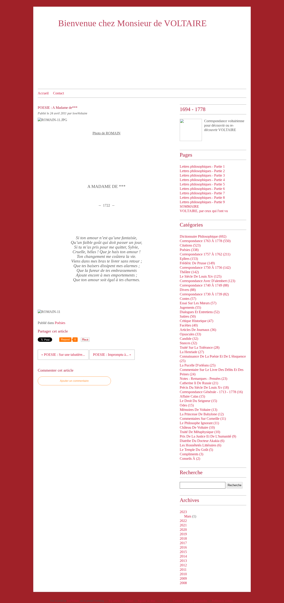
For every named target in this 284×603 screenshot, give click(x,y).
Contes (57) (188, 299)
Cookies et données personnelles (190, 600)
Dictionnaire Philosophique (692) (203, 236)
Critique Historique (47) (196, 321)
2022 (183, 521)
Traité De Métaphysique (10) (200, 432)
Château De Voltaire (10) (197, 427)
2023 (183, 512)
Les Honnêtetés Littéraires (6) (200, 445)
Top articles (114, 600)
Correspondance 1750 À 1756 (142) (205, 267)
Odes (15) (187, 405)
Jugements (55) (190, 307)
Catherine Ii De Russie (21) (199, 383)
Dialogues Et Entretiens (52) (199, 312)
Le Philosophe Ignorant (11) (199, 423)
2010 (183, 574)
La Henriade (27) (192, 352)
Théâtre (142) (189, 272)
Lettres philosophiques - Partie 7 (202, 193)
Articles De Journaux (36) (198, 330)
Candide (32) (189, 338)
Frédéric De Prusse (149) (197, 263)
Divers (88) (188, 290)
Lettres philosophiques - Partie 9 (202, 202)
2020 (183, 529)
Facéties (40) (189, 325)
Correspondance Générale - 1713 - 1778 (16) (211, 392)
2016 (183, 547)
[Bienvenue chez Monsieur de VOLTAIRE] (191, 130)
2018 (183, 538)
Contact (58, 93)
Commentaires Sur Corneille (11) (203, 418)
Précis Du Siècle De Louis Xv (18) (204, 387)
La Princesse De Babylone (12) (202, 414)
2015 (183, 552)
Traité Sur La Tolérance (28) (199, 347)
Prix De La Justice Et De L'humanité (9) (208, 436)
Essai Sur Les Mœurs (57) (198, 303)
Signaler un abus (147, 600)
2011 (183, 569)
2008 (183, 583)
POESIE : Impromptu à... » (112, 354)
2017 (183, 543)
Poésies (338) (189, 250)
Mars (187, 516)
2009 (183, 578)
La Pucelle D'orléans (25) (197, 365)
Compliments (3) (191, 454)
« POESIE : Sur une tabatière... (63, 354)
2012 (183, 565)
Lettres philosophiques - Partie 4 (202, 180)
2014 (183, 556)
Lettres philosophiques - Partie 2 (202, 171)
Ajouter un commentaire (74, 380)
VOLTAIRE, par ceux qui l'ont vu (204, 211)
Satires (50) (188, 316)
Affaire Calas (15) (192, 396)
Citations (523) (190, 245)
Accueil (43, 93)
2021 (183, 525)
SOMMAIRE (189, 206)
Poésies (60, 323)
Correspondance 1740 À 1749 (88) (204, 285)
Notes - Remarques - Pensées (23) (203, 378)
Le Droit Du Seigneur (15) (198, 401)
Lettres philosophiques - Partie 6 (202, 189)
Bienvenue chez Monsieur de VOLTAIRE (132, 23)
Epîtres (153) (189, 259)
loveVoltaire (73, 600)
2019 (183, 534)
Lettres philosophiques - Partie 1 (202, 166)
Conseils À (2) (190, 458)
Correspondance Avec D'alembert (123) (207, 281)
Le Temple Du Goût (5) (196, 450)
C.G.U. (164, 600)
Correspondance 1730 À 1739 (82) (204, 294)
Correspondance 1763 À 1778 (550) (205, 241)
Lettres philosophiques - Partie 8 (202, 197)
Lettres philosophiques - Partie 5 (202, 184)
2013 (183, 561)
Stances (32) (188, 343)
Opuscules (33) (190, 334)
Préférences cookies (222, 600)
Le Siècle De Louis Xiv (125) (200, 276)
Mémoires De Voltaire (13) (198, 410)
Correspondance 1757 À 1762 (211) (205, 254)
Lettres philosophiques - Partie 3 (202, 175)
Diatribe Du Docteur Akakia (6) (202, 441)
